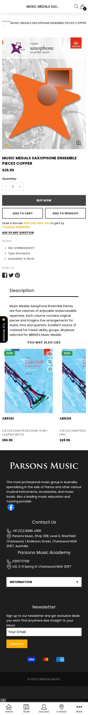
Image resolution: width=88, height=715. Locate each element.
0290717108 (20, 561)
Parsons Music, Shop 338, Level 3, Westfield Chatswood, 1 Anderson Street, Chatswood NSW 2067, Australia (41, 541)
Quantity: (9, 179)
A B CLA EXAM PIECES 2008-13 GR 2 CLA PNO (28, 433)
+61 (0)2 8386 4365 (26, 531)
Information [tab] (21, 581)
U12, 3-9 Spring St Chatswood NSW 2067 (41, 566)
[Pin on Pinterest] (17, 275)
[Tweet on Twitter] (11, 275)
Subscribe (17, 644)
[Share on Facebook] (4, 275)
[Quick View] (50, 361)
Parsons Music (49, 679)
